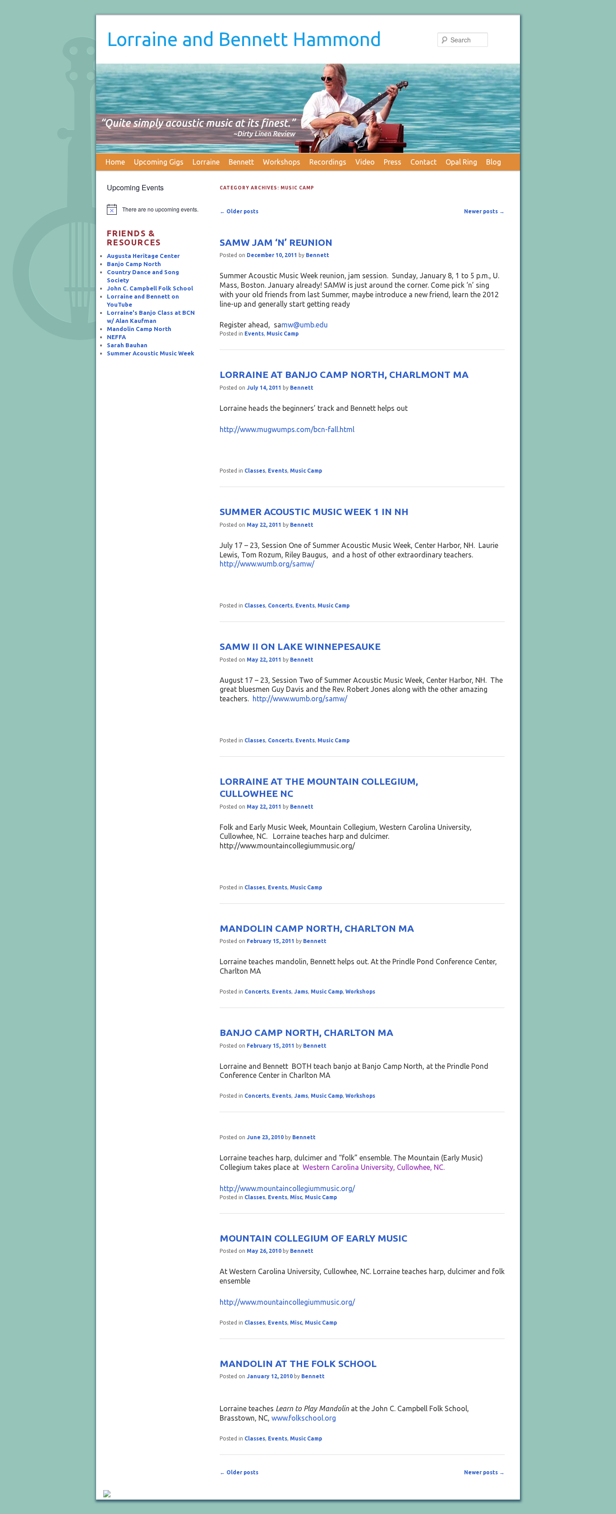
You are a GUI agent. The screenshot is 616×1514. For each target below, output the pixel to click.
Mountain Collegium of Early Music (313, 1238)
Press (392, 162)
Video (365, 162)
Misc (296, 1197)
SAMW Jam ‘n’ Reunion (276, 242)
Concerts (280, 605)
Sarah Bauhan (127, 345)
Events (254, 333)
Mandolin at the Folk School (298, 1363)
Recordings (327, 162)
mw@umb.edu (304, 325)
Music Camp (283, 333)
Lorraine (206, 162)
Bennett (241, 162)
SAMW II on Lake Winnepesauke (300, 646)
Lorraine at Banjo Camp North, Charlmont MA (344, 374)
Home (115, 162)
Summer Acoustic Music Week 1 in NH (314, 511)
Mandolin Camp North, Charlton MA (317, 928)
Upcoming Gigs (159, 162)
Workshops (281, 162)
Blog (493, 162)
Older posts (239, 211)
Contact (423, 162)
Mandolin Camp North (139, 329)
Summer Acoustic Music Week (150, 353)
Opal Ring (461, 162)
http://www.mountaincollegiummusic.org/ (287, 1188)
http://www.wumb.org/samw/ (267, 564)
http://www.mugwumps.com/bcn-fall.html (287, 429)
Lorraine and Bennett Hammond (244, 39)
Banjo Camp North (134, 264)
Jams (301, 991)
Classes (254, 471)
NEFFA (116, 337)
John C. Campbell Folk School (150, 288)
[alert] (153, 209)
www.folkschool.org (303, 1418)
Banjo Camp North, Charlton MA (306, 1032)
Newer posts (484, 211)
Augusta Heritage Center (143, 256)
